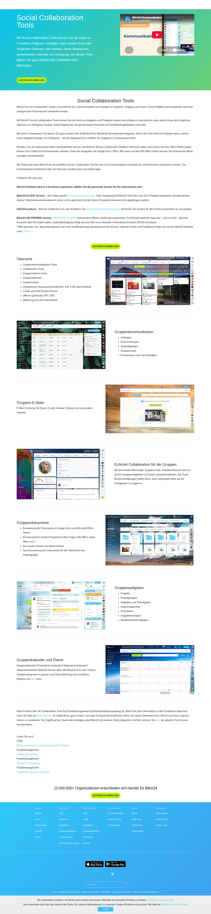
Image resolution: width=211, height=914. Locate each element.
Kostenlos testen (114, 819)
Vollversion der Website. (174, 904)
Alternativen (88, 837)
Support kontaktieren (68, 831)
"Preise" (27, 231)
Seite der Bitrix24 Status (69, 843)
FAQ (61, 813)
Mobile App (136, 819)
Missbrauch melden (122, 892)
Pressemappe (41, 825)
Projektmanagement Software (33, 772)
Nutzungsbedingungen (69, 892)
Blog (85, 813)
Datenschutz (87, 892)
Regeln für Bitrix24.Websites (145, 892)
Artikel (86, 819)
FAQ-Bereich (45, 715)
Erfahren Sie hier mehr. (161, 900)
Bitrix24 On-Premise (65, 218)
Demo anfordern (66, 837)
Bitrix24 (38, 813)
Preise (38, 819)
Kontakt (38, 831)
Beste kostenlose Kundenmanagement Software (43, 745)
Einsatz (86, 843)
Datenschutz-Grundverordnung (103, 209)
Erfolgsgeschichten (91, 831)
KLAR (105, 909)
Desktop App (137, 825)
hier (33, 679)
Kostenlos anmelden (32, 80)
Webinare (63, 819)
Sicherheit (106, 892)
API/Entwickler (138, 831)
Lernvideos (64, 825)
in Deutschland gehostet (81, 195)
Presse (38, 837)
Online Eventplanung (28, 763)
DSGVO (97, 892)
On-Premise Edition (116, 813)
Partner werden (162, 819)
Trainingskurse (114, 825)
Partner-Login (161, 825)
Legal (55, 892)
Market (134, 813)
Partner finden (162, 813)
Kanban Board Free (27, 754)
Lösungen (87, 825)
